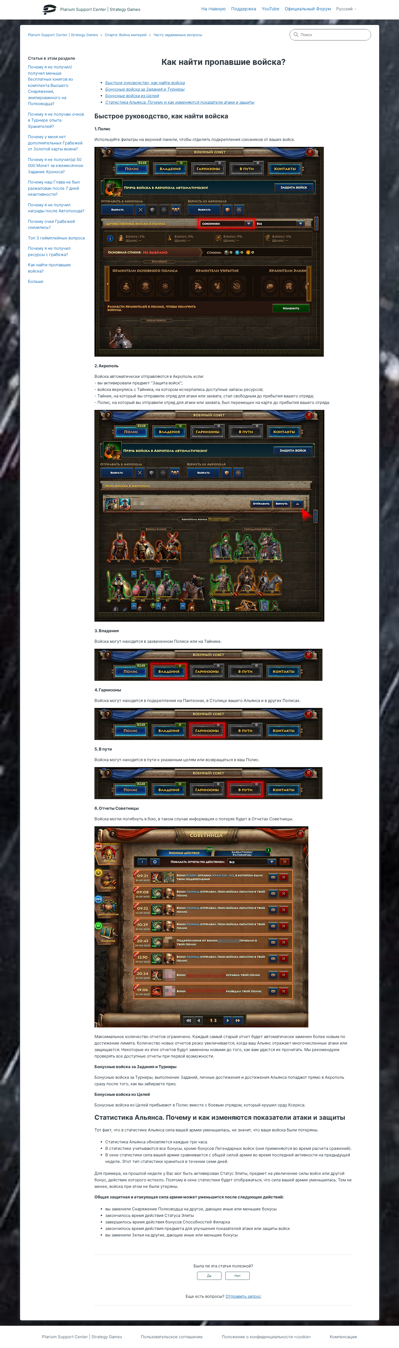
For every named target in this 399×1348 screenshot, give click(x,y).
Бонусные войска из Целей (132, 95)
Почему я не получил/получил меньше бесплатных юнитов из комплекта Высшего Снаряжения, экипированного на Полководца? (50, 85)
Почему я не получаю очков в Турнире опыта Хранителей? (56, 120)
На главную (213, 8)
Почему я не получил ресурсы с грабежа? (49, 251)
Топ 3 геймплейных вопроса (56, 238)
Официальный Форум (308, 8)
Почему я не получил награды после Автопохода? (56, 208)
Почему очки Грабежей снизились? (51, 224)
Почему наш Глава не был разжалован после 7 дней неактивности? (54, 188)
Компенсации (343, 1336)
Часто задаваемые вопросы (177, 35)
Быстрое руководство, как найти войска (145, 82)
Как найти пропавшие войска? (49, 268)
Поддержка (243, 8)
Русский (345, 9)
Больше (35, 281)
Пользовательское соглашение (172, 1336)
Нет (237, 1276)
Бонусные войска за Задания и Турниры (145, 89)
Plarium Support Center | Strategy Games (63, 35)
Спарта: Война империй (126, 35)
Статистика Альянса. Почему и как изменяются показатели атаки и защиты (179, 102)
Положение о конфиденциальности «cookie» (266, 1336)
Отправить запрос (243, 1296)
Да (209, 1276)
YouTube (270, 8)
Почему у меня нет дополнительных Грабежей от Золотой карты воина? (55, 142)
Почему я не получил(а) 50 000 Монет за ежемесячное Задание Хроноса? (55, 165)
